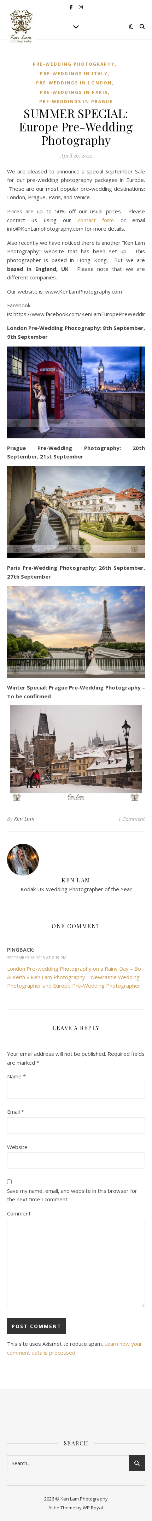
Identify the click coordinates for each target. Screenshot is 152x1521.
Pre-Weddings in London (74, 83)
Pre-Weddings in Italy (74, 74)
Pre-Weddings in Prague (76, 102)
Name (16, 1076)
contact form (96, 220)
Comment (19, 1213)
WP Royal (93, 1507)
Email (15, 1111)
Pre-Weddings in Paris (74, 92)
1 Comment (131, 818)
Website (17, 1146)
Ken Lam (24, 818)
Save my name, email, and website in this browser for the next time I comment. (72, 1195)
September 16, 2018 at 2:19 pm (36, 957)
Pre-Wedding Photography (74, 64)
